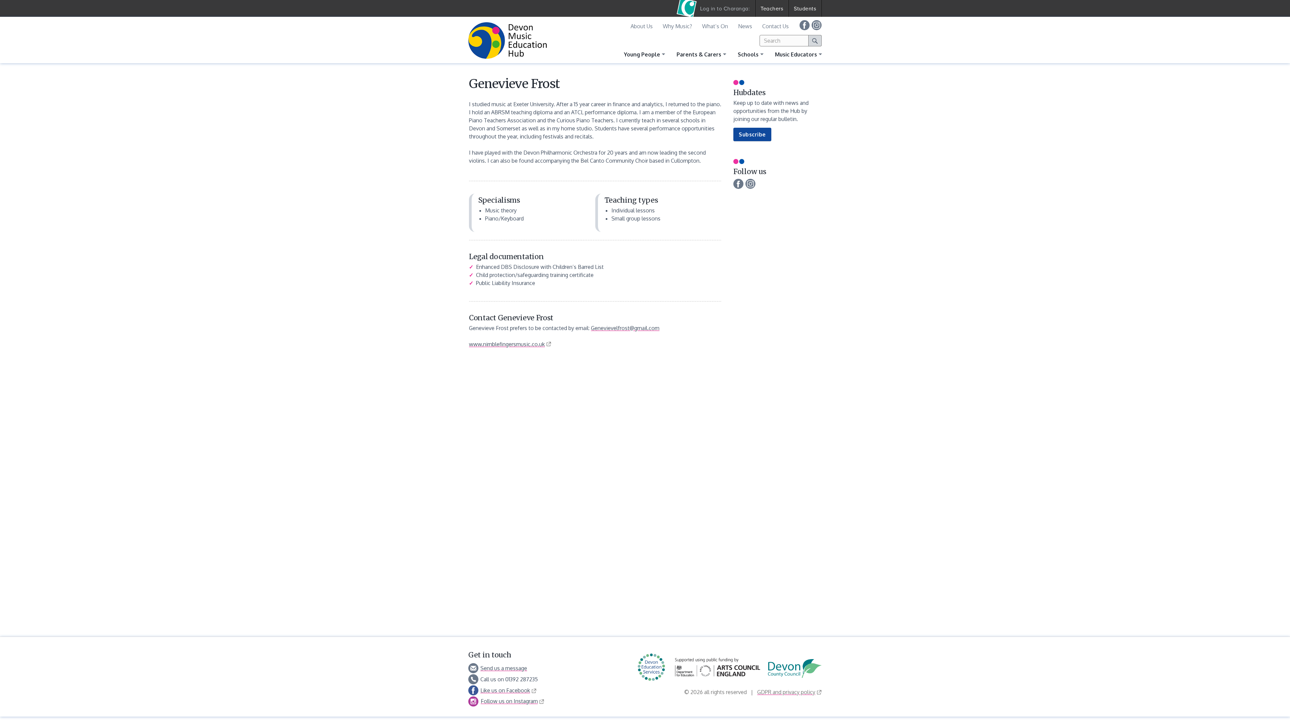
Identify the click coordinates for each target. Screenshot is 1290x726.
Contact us (775, 26)
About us (642, 26)
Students (805, 8)
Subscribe (755, 136)
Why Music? (677, 26)
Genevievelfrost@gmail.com (625, 328)
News (745, 26)
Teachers (772, 8)
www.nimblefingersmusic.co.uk (507, 344)
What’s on (715, 26)
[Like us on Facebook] (805, 25)
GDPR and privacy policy (786, 692)
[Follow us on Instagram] (817, 25)
